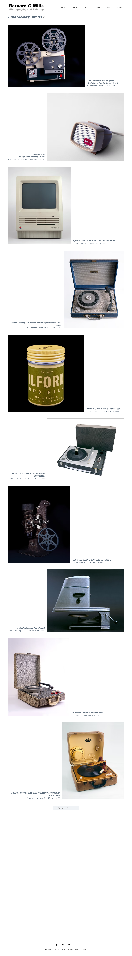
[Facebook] (69, 944)
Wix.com (83, 949)
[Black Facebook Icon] (56, 944)
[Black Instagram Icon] (62, 944)
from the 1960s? (37, 157)
